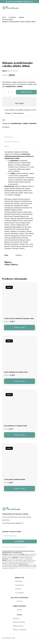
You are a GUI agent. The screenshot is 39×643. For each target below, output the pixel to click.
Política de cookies (18, 626)
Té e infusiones (19, 592)
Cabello (21, 17)
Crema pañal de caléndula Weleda (14, 479)
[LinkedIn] (20, 127)
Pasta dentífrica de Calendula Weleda (15, 426)
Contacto (19, 609)
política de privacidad (19, 547)
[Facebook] (12, 127)
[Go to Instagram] (6, 527)
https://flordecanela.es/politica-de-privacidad (26, 568)
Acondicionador (7, 19)
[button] (19, 327)
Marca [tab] (6, 146)
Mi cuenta (19, 601)
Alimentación (18, 581)
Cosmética (12, 17)
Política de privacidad (19, 622)
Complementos (19, 585)
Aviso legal (16, 618)
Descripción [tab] (8, 137)
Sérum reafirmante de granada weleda (16, 372)
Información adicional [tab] (11, 142)
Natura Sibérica (13, 71)
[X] (16, 127)
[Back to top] (25, 639)
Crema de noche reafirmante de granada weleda (19, 318)
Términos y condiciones (19, 629)
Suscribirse (19, 541)
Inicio (4, 17)
